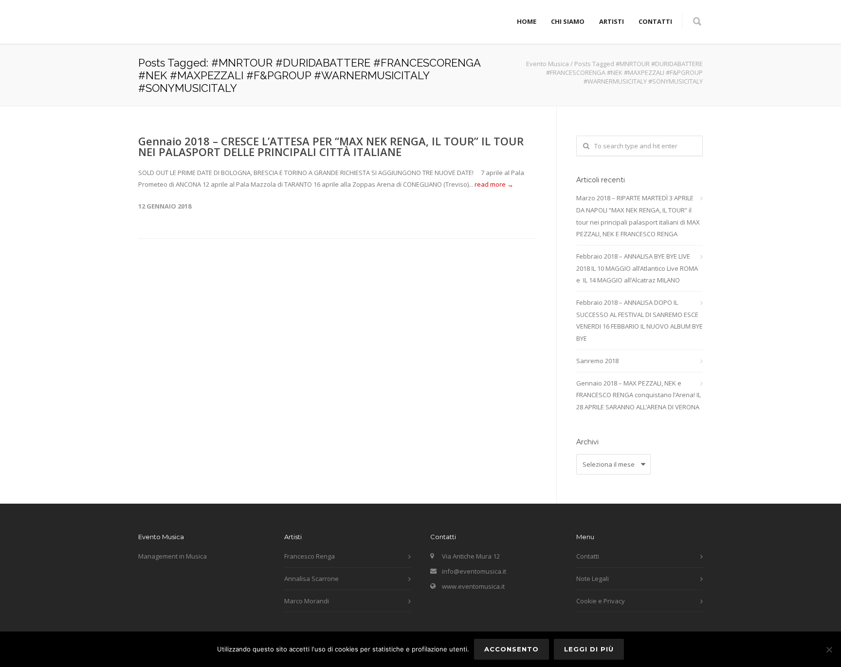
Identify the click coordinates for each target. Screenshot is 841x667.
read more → (494, 184)
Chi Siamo (568, 21)
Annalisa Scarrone (311, 578)
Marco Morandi (306, 601)
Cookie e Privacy (600, 601)
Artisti (611, 21)
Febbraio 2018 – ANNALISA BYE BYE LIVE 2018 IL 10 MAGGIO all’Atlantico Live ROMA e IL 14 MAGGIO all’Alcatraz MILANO (637, 268)
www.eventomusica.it (473, 586)
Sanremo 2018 (597, 360)
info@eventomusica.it (474, 571)
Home (526, 21)
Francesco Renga (309, 556)
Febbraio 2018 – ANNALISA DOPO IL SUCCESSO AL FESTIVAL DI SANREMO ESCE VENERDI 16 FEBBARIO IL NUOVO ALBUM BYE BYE (639, 320)
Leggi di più (589, 649)
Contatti (655, 21)
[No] (829, 649)
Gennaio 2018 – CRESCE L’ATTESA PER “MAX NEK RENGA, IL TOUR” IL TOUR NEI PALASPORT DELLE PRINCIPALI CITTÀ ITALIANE (331, 146)
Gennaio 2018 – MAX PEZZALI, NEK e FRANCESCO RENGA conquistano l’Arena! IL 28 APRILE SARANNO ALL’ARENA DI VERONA (638, 395)
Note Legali (592, 578)
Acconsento (511, 649)
